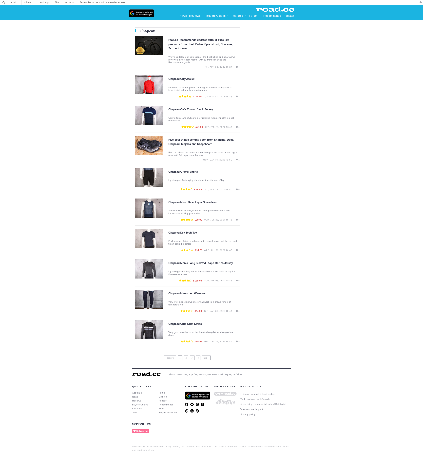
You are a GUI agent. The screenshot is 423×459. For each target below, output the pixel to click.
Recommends (166, 404)
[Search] (3, 2)
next (205, 358)
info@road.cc (267, 394)
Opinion (163, 396)
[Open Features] (245, 16)
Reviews (136, 400)
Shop (161, 408)
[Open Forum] (259, 16)
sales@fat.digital (277, 404)
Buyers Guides (140, 404)
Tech (134, 412)
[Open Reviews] (202, 16)
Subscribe (142, 431)
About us (137, 392)
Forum (162, 392)
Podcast (163, 400)
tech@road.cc (264, 399)
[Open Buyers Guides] (227, 16)
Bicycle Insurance (168, 412)
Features (137, 408)
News (135, 396)
